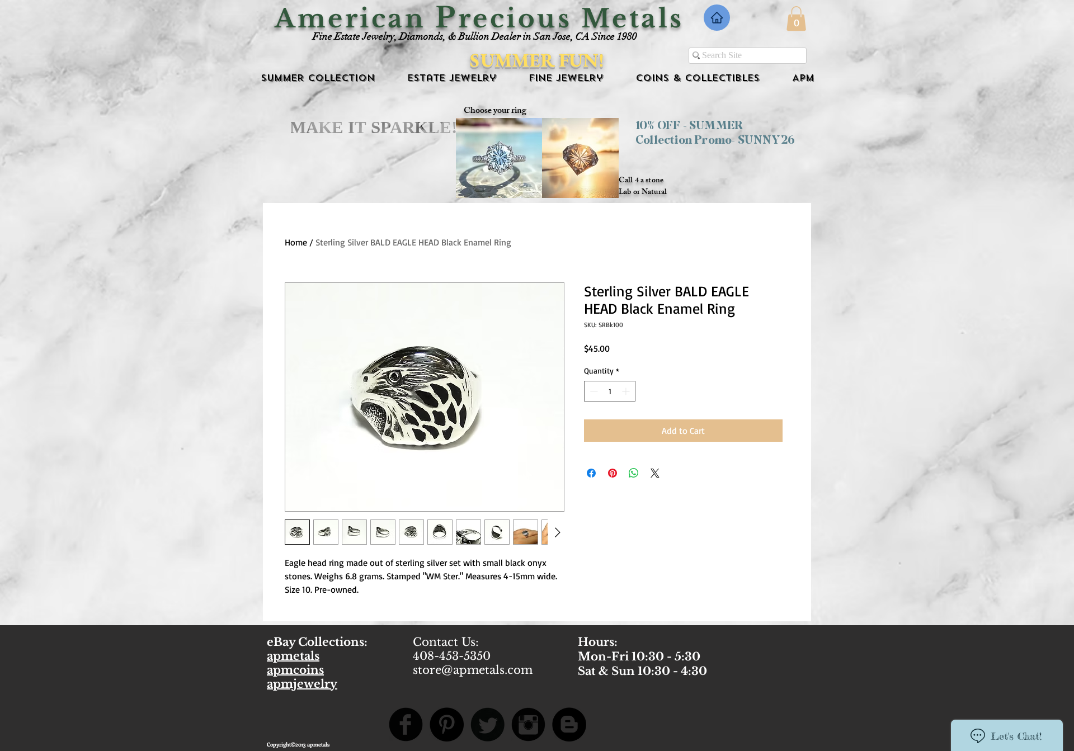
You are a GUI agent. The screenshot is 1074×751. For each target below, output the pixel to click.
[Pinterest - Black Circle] (447, 724)
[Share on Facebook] (591, 473)
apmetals (293, 656)
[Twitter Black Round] (487, 724)
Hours (596, 642)
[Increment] (627, 391)
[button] (796, 18)
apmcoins (295, 670)
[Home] (717, 17)
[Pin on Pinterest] (612, 473)
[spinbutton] (610, 391)
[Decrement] (593, 391)
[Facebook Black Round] (406, 724)
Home (296, 242)
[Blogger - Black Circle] (569, 724)
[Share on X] (655, 473)
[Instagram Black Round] (528, 724)
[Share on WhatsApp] (633, 473)
